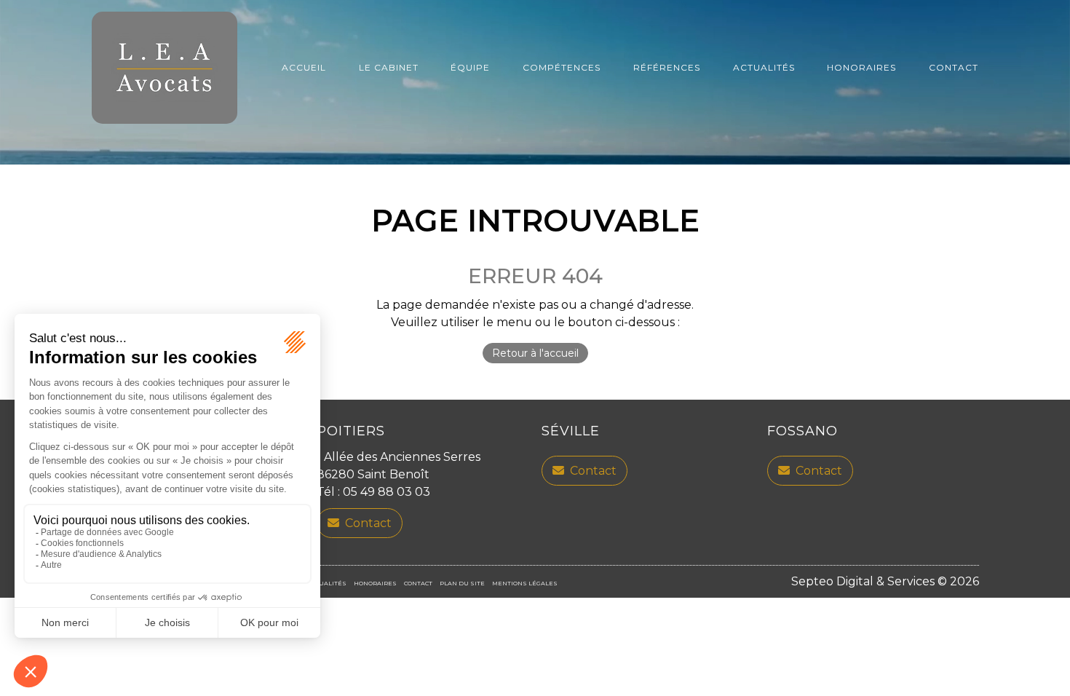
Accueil (304, 67)
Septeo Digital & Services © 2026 (885, 581)
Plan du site (462, 583)
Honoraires (861, 67)
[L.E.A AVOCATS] (164, 68)
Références (666, 67)
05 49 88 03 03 (386, 492)
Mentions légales (525, 583)
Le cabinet (389, 67)
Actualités (764, 67)
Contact (953, 67)
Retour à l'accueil (535, 353)
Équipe (470, 67)
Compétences (562, 67)
